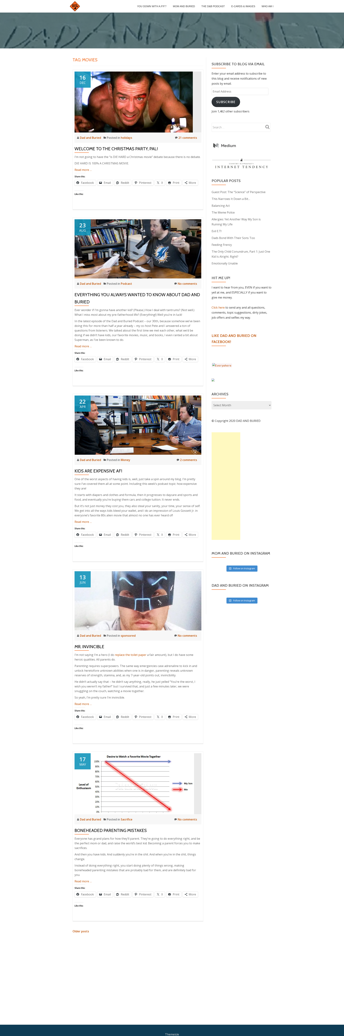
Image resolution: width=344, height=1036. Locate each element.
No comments (187, 284)
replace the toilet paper (130, 655)
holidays (126, 138)
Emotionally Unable (225, 263)
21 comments (187, 138)
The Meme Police (223, 212)
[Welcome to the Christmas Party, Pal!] (134, 102)
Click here (218, 307)
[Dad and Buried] (75, 6)
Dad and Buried (91, 138)
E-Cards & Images (243, 6)
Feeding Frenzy (222, 245)
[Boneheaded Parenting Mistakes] (134, 784)
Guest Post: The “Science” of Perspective (239, 192)
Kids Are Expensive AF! (98, 471)
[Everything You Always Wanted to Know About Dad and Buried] (138, 248)
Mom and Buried (184, 6)
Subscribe (225, 102)
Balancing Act (221, 206)
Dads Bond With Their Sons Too (233, 238)
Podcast (126, 284)
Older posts (81, 931)
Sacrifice (126, 819)
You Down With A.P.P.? (151, 6)
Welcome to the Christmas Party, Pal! (116, 148)
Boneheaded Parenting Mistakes (111, 830)
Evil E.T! (216, 231)
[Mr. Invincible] (138, 600)
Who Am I (267, 6)
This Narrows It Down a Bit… (231, 199)
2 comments (188, 460)
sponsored (128, 636)
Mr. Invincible (89, 646)
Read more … (83, 170)
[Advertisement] (226, 486)
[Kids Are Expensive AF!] (138, 425)
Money (125, 460)
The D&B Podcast (213, 6)
